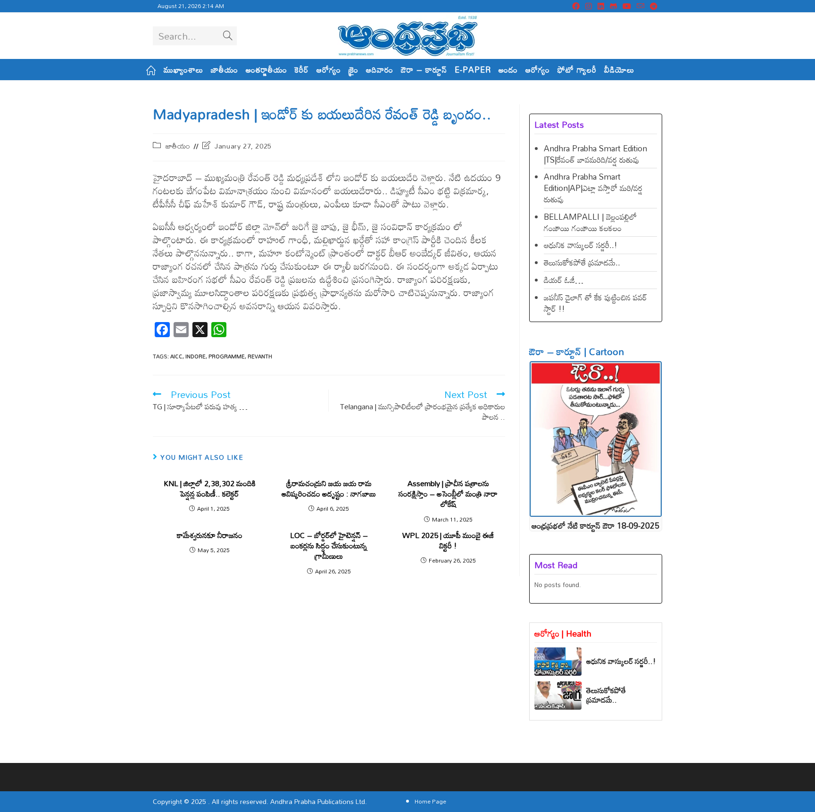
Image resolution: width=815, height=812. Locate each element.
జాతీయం (178, 146)
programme (226, 356)
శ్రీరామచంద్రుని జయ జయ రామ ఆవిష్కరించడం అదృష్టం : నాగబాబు (329, 488)
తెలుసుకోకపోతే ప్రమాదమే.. (582, 262)
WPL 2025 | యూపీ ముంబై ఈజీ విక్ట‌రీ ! (448, 540)
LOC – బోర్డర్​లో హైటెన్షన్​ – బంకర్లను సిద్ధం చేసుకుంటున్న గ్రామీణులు (329, 546)
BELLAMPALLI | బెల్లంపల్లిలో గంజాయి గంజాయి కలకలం (590, 222)
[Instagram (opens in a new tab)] (588, 6)
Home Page (430, 801)
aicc (176, 356)
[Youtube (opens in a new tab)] (627, 6)
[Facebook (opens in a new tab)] (575, 6)
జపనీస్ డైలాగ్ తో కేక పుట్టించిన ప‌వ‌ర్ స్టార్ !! (595, 303)
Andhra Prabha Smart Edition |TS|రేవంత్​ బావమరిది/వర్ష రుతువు (595, 154)
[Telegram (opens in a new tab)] (652, 6)
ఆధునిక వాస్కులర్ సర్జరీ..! (580, 245)
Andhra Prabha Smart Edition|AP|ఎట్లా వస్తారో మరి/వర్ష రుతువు (593, 188)
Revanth (260, 356)
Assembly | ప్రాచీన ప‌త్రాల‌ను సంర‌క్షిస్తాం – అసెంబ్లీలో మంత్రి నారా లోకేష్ (448, 494)
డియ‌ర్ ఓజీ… (563, 280)
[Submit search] (228, 35)
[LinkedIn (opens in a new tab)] (601, 6)
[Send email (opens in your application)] (640, 6)
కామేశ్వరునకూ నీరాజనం (209, 535)
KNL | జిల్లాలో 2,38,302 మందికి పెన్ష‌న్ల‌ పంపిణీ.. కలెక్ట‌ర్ (210, 488)
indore (195, 356)
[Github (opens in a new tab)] (613, 6)
